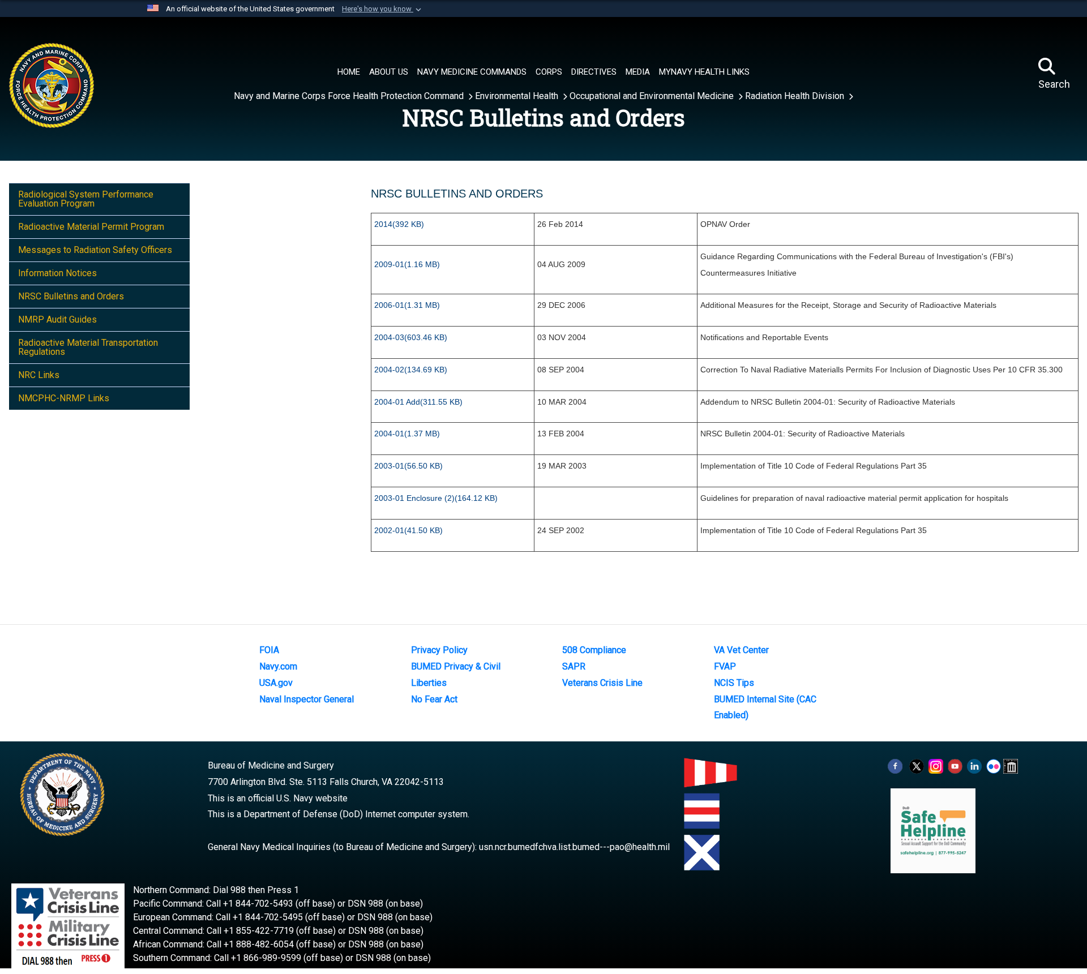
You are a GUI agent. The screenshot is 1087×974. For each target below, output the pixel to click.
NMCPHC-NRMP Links (63, 398)
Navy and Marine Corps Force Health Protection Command (350, 96)
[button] (382, 9)
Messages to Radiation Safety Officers (95, 249)
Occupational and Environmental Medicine (653, 96)
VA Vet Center (741, 650)
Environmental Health (517, 96)
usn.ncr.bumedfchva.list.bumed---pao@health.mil (574, 847)
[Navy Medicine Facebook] (895, 765)
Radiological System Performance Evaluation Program (85, 199)
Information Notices (57, 273)
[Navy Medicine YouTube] (955, 765)
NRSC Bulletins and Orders (71, 296)
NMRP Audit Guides (57, 319)
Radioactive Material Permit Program (91, 226)
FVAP (725, 666)
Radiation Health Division (795, 96)
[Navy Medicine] (97, 74)
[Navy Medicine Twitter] (916, 765)
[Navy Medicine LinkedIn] (974, 765)
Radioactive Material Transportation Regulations (88, 347)
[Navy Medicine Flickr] (993, 765)
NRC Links (38, 375)
